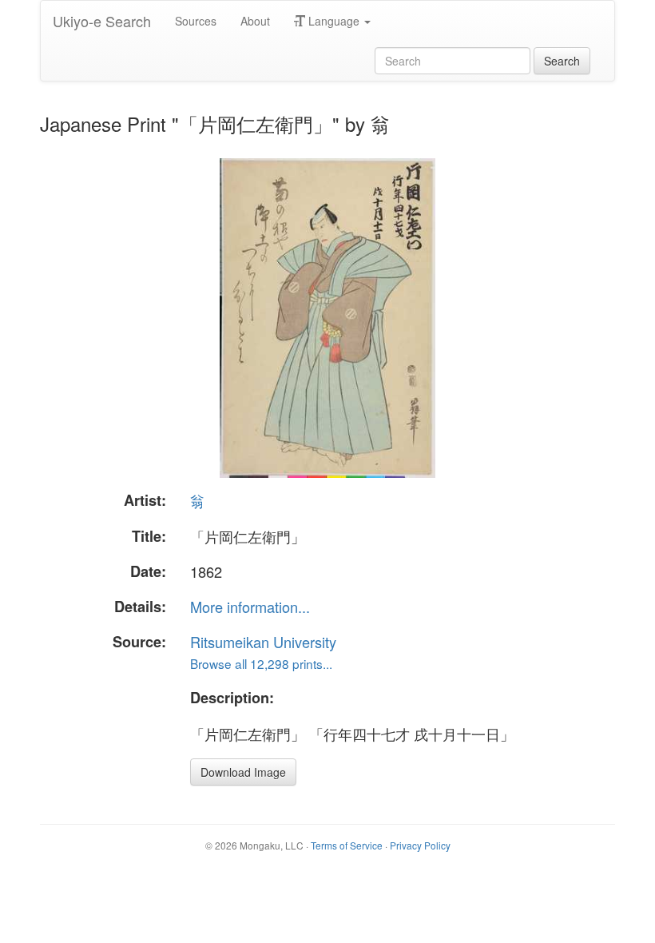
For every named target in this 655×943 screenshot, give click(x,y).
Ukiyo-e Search (102, 20)
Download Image (243, 772)
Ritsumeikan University (263, 641)
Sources (195, 21)
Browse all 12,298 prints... (261, 663)
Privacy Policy (420, 845)
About (255, 21)
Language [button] (333, 21)
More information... (250, 606)
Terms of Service (347, 845)
